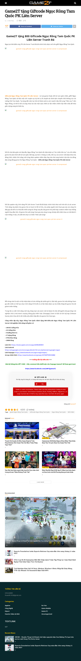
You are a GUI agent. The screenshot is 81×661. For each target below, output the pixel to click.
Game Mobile (46, 608)
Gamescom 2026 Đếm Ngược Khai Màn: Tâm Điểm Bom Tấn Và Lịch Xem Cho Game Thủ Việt (58, 442)
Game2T (73, 404)
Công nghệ (9, 608)
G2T (6, 627)
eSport (7, 611)
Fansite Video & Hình (12, 614)
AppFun (7, 605)
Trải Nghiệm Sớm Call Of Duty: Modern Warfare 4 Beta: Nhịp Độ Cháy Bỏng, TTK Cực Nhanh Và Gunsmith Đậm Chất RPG (43, 569)
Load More (40, 482)
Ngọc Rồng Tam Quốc (59, 412)
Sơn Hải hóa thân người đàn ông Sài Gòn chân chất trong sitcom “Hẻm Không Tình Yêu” (22, 471)
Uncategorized (46, 614)
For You (11, 21)
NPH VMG (71, 412)
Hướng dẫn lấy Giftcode (40, 360)
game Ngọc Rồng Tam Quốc (19, 412)
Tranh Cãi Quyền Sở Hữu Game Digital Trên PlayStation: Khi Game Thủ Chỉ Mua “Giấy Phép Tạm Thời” (21, 443)
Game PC (44, 611)
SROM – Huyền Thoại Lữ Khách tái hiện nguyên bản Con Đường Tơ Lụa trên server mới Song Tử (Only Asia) (39, 542)
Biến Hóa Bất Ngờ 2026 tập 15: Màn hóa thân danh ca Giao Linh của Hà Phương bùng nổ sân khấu (58, 471)
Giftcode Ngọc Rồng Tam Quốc (40, 412)
